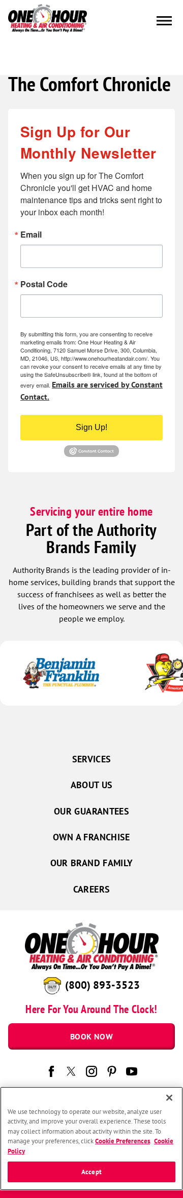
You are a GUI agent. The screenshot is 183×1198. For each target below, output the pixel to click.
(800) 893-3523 (102, 985)
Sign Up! (91, 427)
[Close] (169, 1098)
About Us (92, 785)
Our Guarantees (91, 811)
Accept (91, 1172)
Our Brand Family (91, 863)
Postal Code (44, 284)
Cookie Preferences (122, 1141)
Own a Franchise (91, 837)
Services (91, 759)
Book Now (91, 1036)
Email (31, 234)
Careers (91, 889)
